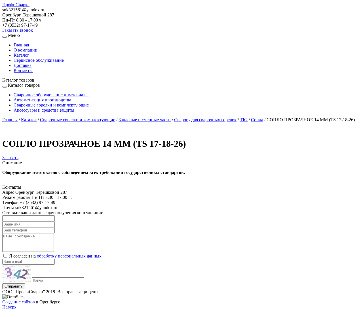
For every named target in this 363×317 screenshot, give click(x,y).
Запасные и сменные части (145, 119)
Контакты (23, 70)
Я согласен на (55, 256)
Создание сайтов (18, 301)
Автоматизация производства (42, 99)
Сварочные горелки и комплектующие (51, 105)
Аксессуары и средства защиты (44, 110)
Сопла (257, 119)
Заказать (10, 157)
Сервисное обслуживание (39, 60)
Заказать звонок (17, 30)
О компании (25, 50)
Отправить (14, 286)
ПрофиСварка (15, 4)
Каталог (21, 55)
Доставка (22, 65)
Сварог (181, 119)
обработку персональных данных (69, 256)
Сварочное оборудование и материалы (51, 94)
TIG (244, 119)
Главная (21, 44)
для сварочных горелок (214, 119)
